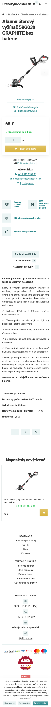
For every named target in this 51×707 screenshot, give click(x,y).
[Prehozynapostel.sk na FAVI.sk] (25, 662)
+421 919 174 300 (27, 174)
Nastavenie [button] (10, 703)
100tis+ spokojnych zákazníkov (27, 218)
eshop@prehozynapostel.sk (27, 178)
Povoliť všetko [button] (40, 703)
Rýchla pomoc (27, 183)
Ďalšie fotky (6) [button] (24, 100)
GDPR (25, 544)
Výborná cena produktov (25, 231)
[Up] (19, 140)
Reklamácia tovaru (26, 578)
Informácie (25, 536)
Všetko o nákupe (25, 561)
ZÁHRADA (12, 14)
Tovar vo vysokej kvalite (17, 204)
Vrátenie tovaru (25, 574)
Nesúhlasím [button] (24, 703)
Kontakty (25, 553)
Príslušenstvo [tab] (25, 260)
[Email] (25, 622)
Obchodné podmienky (25, 540)
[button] (44, 71)
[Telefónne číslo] (25, 611)
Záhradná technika (28, 14)
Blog (25, 549)
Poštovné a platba (26, 163)
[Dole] (7, 140)
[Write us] (25, 633)
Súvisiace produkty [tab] (25, 266)
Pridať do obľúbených (27, 107)
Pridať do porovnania (27, 111)
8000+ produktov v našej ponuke (43, 204)
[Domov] (3, 14)
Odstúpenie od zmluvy (25, 582)
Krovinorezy (43, 14)
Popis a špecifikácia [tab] (25, 254)
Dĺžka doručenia (25, 570)
